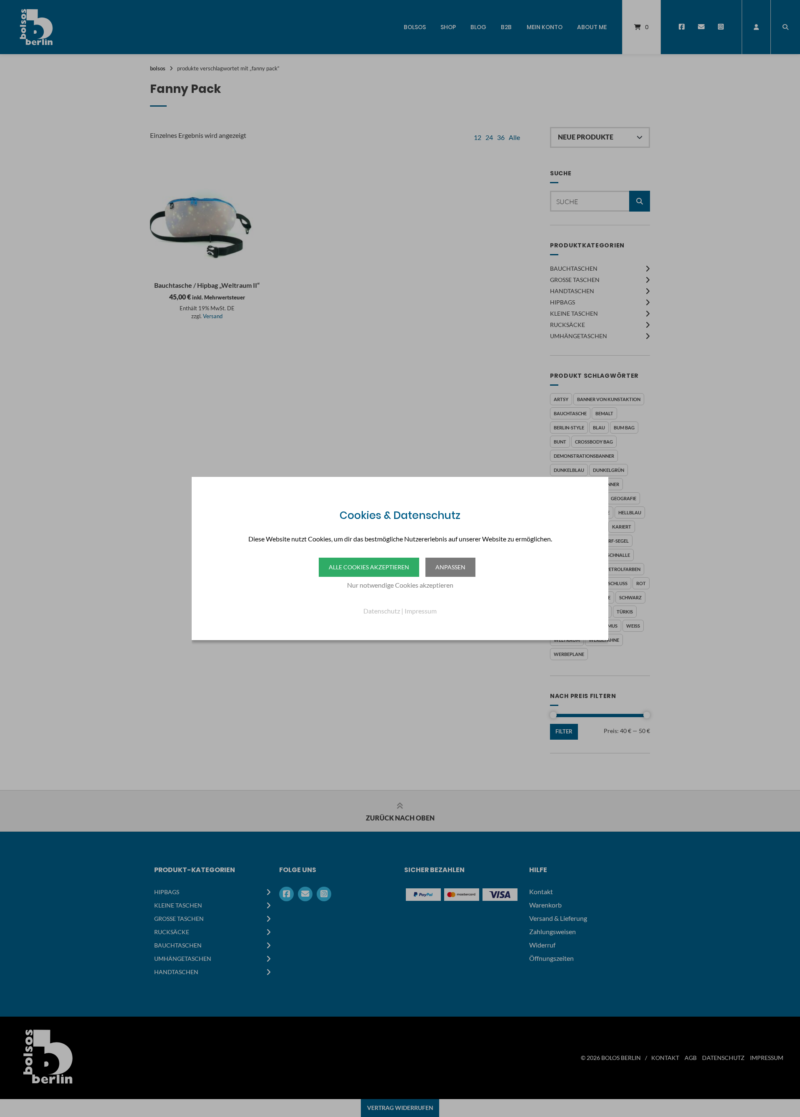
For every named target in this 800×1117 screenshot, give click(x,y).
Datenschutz (381, 611)
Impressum (421, 611)
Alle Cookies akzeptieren (369, 567)
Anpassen (450, 567)
